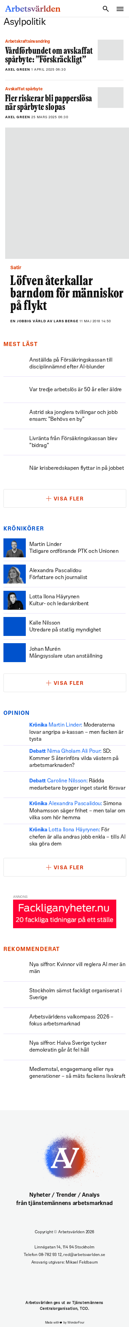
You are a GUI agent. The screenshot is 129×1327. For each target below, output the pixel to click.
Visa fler (69, 499)
